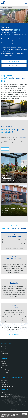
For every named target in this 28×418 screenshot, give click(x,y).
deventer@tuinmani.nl (7, 386)
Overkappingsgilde (5, 372)
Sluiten (24, 414)
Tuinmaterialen (4, 353)
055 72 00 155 (5, 396)
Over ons (3, 361)
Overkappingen (4, 346)
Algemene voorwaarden (12, 407)
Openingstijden (4, 365)
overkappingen (22, 137)
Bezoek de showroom (14, 61)
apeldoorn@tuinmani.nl (7, 399)
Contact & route (4, 363)
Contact (5, 148)
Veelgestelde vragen (5, 370)
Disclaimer (18, 407)
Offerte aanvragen (14, 65)
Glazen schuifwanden (6, 349)
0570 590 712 (5, 384)
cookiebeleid (4, 416)
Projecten (3, 367)
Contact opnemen (14, 334)
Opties (2, 351)
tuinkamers (5, 140)
